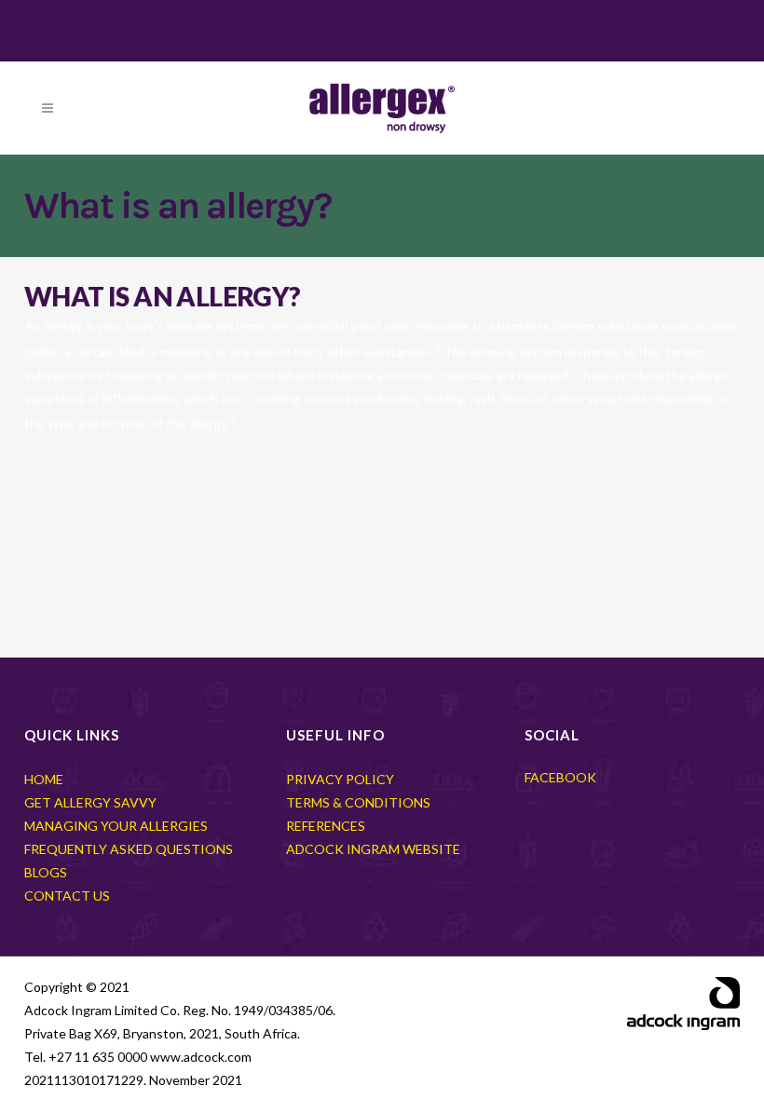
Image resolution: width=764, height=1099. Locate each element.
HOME (43, 779)
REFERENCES (325, 826)
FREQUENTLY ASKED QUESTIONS (128, 849)
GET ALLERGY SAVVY (90, 802)
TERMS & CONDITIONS (358, 802)
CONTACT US (67, 895)
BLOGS (45, 872)
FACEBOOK (560, 777)
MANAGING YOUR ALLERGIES (116, 826)
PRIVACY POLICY (340, 779)
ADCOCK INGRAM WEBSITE (373, 849)
